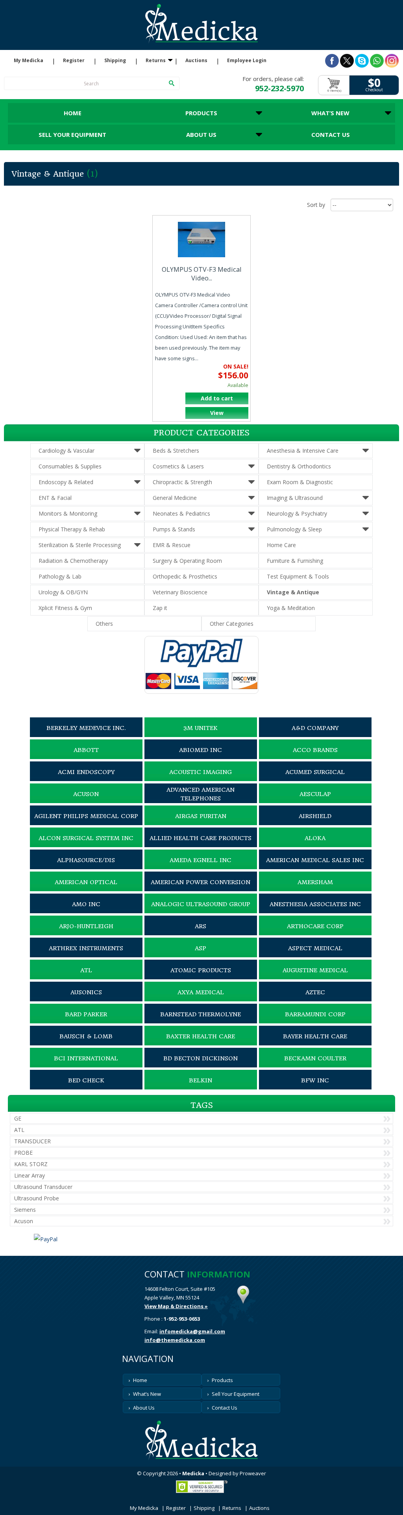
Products (201, 113)
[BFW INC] (315, 1087)
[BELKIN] (200, 1087)
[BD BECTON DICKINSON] (200, 1065)
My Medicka (28, 60)
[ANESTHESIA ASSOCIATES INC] (315, 911)
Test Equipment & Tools (298, 576)
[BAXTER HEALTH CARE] (200, 1043)
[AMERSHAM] (315, 889)
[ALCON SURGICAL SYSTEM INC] (86, 845)
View (217, 413)
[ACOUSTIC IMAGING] (200, 779)
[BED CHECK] (86, 1087)
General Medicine (175, 497)
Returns (156, 60)
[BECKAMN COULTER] (315, 1065)
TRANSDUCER (32, 1141)
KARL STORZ (31, 1164)
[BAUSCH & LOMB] (86, 1043)
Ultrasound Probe (36, 1198)
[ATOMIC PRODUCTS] (200, 977)
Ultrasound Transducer (43, 1187)
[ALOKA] (315, 845)
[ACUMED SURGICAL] (315, 779)
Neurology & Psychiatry (297, 513)
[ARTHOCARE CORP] (315, 933)
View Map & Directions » (176, 1306)
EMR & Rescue (171, 545)
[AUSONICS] (86, 999)
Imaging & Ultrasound (295, 497)
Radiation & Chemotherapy (73, 560)
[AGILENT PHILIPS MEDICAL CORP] (86, 823)
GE (17, 1118)
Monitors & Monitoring (68, 513)
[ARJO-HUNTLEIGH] (86, 933)
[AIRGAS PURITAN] (200, 823)
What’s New (330, 113)
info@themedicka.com (174, 1340)
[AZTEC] (315, 999)
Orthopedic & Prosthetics (185, 576)
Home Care (281, 545)
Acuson (23, 1221)
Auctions (196, 60)
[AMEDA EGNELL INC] (200, 867)
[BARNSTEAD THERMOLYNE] (200, 1021)
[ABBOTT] (86, 757)
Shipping (115, 60)
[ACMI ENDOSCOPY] (86, 779)
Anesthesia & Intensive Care (302, 450)
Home (72, 113)
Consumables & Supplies (70, 466)
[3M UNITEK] (200, 735)
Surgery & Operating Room (187, 560)
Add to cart (217, 398)
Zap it (160, 608)
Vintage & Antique (293, 592)
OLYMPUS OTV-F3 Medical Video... (201, 273)
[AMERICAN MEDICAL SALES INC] (315, 867)
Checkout (374, 89)
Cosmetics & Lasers (178, 466)
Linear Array (29, 1175)
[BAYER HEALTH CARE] (315, 1043)
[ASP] (200, 955)
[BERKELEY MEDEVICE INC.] (86, 735)
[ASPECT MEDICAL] (315, 955)
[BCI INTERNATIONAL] (86, 1065)
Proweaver (253, 1473)
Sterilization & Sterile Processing (80, 545)
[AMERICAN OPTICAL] (86, 889)
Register (74, 60)
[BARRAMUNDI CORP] (315, 1021)
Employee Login (246, 60)
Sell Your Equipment (72, 134)
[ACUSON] (86, 801)
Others (104, 623)
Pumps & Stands (174, 529)
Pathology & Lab (60, 576)
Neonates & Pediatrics (181, 513)
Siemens (25, 1209)
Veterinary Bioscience (180, 592)
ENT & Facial (55, 497)
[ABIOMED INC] (200, 757)
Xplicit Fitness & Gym (65, 608)
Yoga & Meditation (291, 608)
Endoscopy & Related (66, 482)
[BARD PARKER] (86, 1021)
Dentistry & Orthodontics (299, 466)
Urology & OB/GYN (63, 592)
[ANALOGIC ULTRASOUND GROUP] (200, 911)
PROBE (23, 1152)
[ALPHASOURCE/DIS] (86, 867)
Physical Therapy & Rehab (72, 529)
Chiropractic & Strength (182, 482)
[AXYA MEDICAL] (200, 999)
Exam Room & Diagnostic (300, 482)
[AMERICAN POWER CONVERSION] (200, 889)
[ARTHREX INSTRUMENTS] (86, 955)
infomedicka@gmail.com (192, 1331)
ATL (19, 1129)
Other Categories (231, 623)
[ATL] (86, 977)
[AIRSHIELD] (315, 823)
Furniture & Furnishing (295, 560)
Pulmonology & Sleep (294, 529)
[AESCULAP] (315, 801)
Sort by (316, 204)
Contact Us (330, 134)
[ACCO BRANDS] (315, 757)
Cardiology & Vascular (66, 450)
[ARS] (200, 933)
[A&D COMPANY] (315, 735)
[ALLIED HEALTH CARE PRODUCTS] (200, 845)
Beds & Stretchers (176, 450)
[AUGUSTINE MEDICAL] (315, 977)
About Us (201, 134)
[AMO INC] (86, 911)
